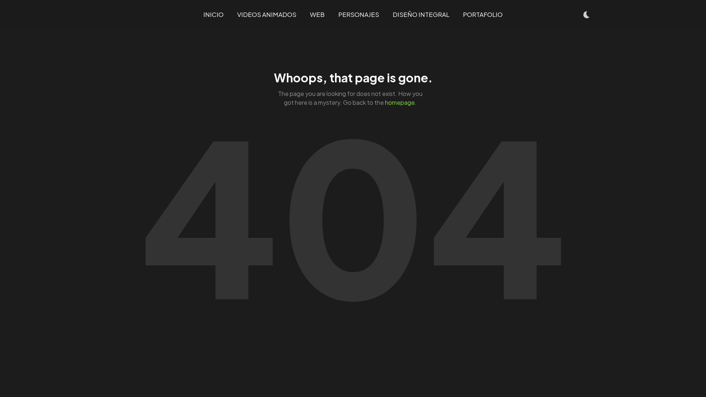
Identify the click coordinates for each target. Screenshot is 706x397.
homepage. (401, 102)
